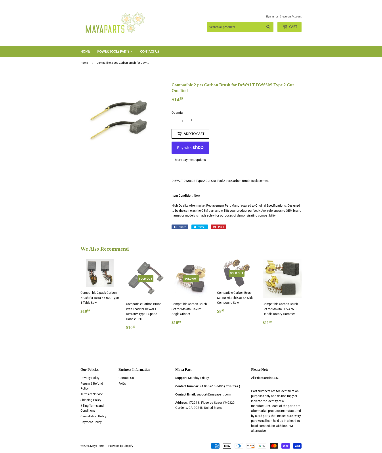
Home (85, 51)
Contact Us (149, 51)
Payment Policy (91, 422)
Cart (292, 27)
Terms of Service (91, 394)
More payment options (190, 159)
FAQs (122, 383)
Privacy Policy (89, 378)
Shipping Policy (90, 400)
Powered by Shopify (120, 445)
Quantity (177, 112)
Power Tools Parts (113, 51)
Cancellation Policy (93, 416)
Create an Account (291, 16)
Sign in (270, 16)
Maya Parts (97, 445)
